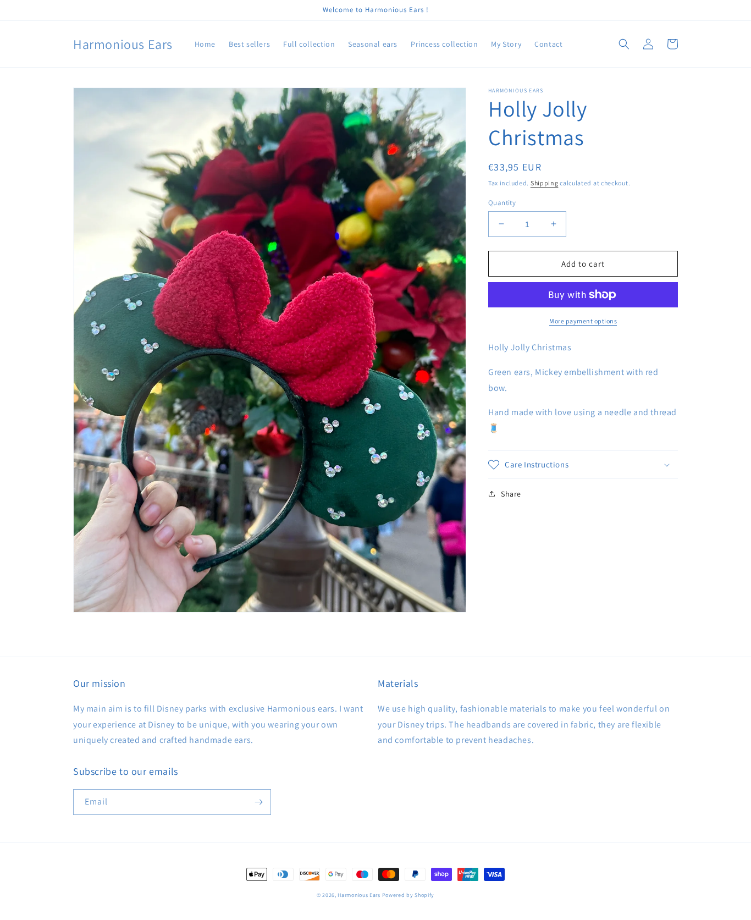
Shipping (545, 183)
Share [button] (511, 494)
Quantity (502, 202)
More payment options (583, 321)
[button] (624, 44)
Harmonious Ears (359, 895)
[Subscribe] (258, 802)
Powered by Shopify (408, 895)
